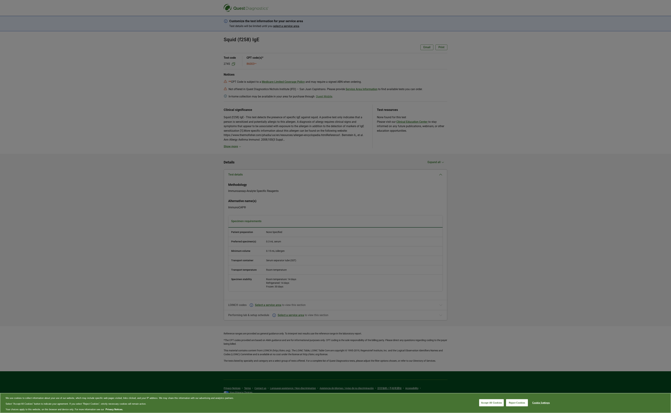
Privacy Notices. (114, 409)
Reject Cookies (517, 402)
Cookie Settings (541, 402)
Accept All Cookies (491, 402)
